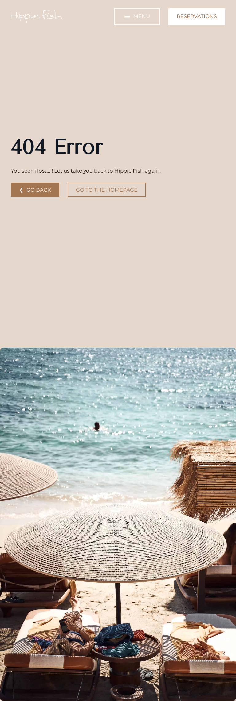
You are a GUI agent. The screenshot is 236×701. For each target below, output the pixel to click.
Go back (38, 190)
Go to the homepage (106, 190)
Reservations (197, 16)
